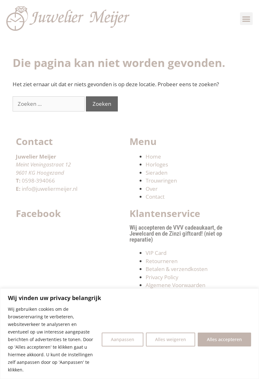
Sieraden (156, 172)
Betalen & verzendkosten (177, 269)
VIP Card (156, 252)
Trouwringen (161, 180)
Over (152, 188)
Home (153, 156)
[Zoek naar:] (49, 103)
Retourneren (162, 261)
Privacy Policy (162, 277)
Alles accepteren (224, 339)
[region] (129, 333)
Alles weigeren (170, 339)
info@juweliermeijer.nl (49, 188)
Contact (155, 196)
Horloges (157, 164)
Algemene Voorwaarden (175, 285)
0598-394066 (38, 180)
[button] (246, 18)
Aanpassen (122, 339)
